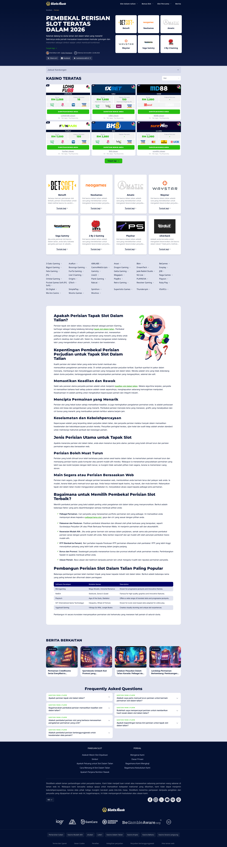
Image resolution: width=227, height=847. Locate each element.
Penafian (95, 843)
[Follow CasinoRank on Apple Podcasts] (178, 799)
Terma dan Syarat (60, 843)
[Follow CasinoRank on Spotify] (172, 799)
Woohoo (95, 293)
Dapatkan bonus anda (68, 112)
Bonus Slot (146, 3)
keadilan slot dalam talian (126, 386)
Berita (178, 3)
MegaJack (118, 275)
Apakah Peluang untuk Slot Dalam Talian (95, 763)
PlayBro (117, 278)
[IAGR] (60, 822)
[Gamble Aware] (142, 822)
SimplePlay (74, 289)
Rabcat (94, 282)
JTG (48, 275)
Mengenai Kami (137, 755)
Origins (72, 278)
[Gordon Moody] (110, 822)
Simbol (95, 759)
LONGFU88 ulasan (68, 115)
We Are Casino (52, 293)
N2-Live (140, 275)
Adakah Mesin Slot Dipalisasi (95, 755)
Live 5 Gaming (75, 275)
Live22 (94, 275)
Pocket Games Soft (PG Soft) (56, 284)
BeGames (163, 263)
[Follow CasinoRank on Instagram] (155, 799)
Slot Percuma (163, 3)
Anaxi (116, 263)
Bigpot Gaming (53, 267)
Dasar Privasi (137, 759)
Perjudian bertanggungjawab (142, 843)
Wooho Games (76, 293)
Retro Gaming (120, 282)
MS (49, 800)
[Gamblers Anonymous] (72, 822)
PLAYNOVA (142, 278)
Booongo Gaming (77, 267)
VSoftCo (163, 289)
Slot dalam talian (128, 3)
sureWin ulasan (159, 151)
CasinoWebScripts (99, 267)
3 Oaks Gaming (53, 263)
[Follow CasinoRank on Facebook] (150, 799)
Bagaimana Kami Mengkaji (137, 763)
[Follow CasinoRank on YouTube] (167, 799)
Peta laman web (168, 843)
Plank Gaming (97, 278)
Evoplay (163, 267)
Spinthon (95, 289)
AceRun (72, 263)
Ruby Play (163, 282)
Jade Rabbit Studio (145, 271)
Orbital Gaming (53, 278)
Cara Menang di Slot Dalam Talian (95, 767)
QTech (72, 282)
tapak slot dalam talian (104, 329)
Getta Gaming (120, 271)
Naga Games (165, 275)
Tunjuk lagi (112, 161)
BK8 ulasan (113, 151)
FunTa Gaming (75, 271)
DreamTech (142, 267)
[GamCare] (89, 822)
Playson (163, 278)
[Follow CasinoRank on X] (161, 799)
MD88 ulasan (159, 115)
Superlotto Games (122, 289)
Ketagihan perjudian (114, 843)
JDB (161, 271)
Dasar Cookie (79, 843)
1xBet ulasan (113, 115)
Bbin (139, 263)
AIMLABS (95, 263)
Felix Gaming (52, 271)
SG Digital (50, 289)
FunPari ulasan (68, 151)
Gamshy (95, 271)
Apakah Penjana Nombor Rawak (94, 772)
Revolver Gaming (144, 282)
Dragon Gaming (121, 267)
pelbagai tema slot (93, 517)
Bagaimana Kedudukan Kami (137, 767)
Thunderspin (143, 289)
